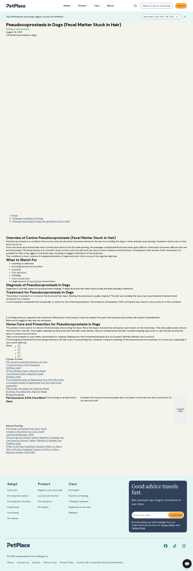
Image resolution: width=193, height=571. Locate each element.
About (10, 562)
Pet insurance (45, 501)
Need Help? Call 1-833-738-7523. (159, 16)
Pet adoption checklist (19, 501)
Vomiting (16, 269)
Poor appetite (19, 272)
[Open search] (135, 6)
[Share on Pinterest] (19, 349)
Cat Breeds (13, 512)
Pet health (74, 490)
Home (15, 215)
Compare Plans (180, 410)
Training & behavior (79, 501)
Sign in (181, 5)
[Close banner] (185, 17)
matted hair (35, 281)
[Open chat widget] (187, 563)
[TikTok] (175, 546)
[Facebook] (166, 546)
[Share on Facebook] (19, 345)
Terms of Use (138, 528)
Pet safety (43, 507)
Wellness (73, 512)
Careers (36, 562)
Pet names (12, 518)
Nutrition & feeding (78, 495)
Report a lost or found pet (157, 5)
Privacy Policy (168, 525)
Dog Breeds (13, 507)
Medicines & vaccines (80, 507)
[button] (68, 6)
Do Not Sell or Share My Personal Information (100, 562)
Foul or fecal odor (21, 278)
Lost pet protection (48, 495)
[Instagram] (184, 546)
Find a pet (12, 490)
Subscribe (175, 514)
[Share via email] (19, 356)
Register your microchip (50, 490)
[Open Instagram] (19, 352)
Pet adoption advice (17, 495)
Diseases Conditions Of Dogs (28, 218)
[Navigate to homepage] (17, 6)
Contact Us (23, 562)
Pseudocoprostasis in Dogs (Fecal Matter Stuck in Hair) (41, 221)
